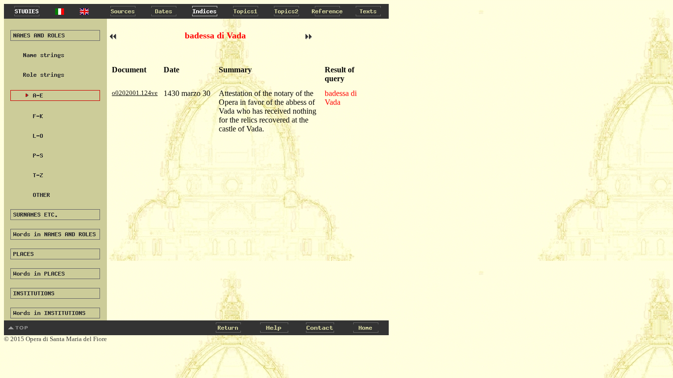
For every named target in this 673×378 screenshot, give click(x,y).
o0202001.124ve (135, 92)
